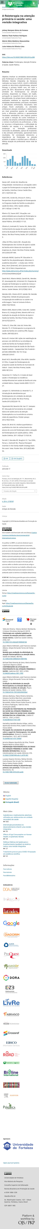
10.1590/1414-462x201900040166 (15, 642)
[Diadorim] (11, 937)
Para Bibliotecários (9, 875)
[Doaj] (11, 890)
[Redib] (11, 1024)
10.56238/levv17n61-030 (11, 720)
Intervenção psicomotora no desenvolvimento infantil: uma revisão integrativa (17, 827)
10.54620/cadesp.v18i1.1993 (13, 673)
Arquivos (11, 7)
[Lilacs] (11, 947)
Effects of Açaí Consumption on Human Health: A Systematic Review (17, 835)
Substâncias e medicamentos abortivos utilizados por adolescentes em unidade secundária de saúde (17, 817)
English (8, 796)
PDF (6, 458)
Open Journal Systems (11, 1163)
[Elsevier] (11, 1097)
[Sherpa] (11, 1064)
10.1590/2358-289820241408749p (15, 659)
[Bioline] (11, 1077)
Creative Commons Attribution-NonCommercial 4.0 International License (19, 535)
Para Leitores (7, 869)
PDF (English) (17, 458)
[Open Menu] (2, 2)
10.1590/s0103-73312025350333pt (15, 692)
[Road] (11, 1056)
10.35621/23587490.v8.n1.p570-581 (15, 755)
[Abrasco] (11, 1016)
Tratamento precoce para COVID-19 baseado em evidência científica (19, 853)
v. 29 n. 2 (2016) (22, 7)
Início (4, 7)
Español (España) (12, 799)
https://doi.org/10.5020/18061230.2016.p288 (18, 57)
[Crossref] (11, 1036)
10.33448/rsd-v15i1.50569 (12, 738)
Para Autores (7, 872)
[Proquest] (11, 958)
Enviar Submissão (11, 783)
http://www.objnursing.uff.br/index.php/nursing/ (20, 271)
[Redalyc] (11, 901)
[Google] (11, 926)
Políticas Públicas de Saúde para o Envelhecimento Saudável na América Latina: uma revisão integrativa (17, 844)
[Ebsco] (11, 1046)
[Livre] (11, 1006)
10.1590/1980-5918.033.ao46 (13, 772)
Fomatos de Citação (10, 491)
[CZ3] (11, 993)
